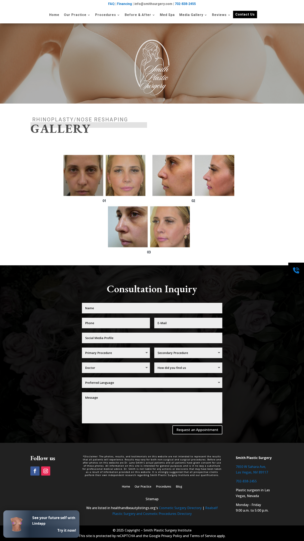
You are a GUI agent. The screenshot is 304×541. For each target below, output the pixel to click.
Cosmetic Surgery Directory (180, 508)
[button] (104, 177)
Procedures (105, 15)
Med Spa (167, 15)
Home (54, 15)
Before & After (138, 15)
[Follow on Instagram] (45, 471)
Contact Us (245, 14)
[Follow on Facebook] (34, 471)
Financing (124, 4)
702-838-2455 (185, 4)
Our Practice (75, 15)
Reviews (219, 15)
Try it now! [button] (66, 530)
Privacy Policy (171, 536)
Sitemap (152, 499)
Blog (179, 486)
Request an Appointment (197, 429)
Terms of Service (203, 536)
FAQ (111, 4)
